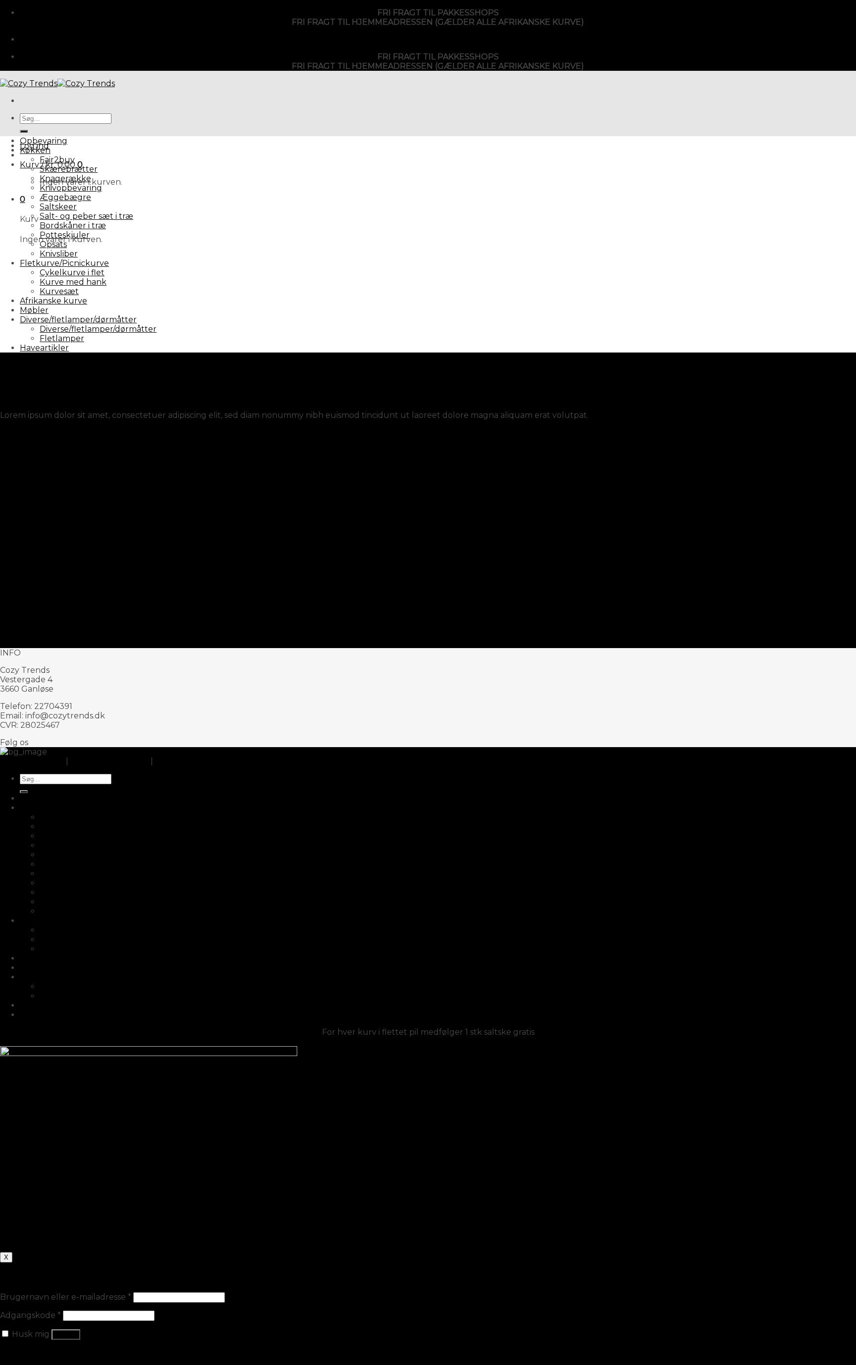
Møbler (34, 310)
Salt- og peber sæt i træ (86, 216)
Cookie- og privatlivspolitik (206, 761)
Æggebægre (65, 197)
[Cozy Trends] (57, 83)
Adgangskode (30, 1315)
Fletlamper (62, 338)
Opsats (53, 244)
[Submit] (24, 131)
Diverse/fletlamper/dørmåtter (78, 319)
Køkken (35, 150)
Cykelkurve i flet (72, 272)
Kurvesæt (59, 291)
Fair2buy (57, 159)
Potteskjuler (65, 235)
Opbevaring (43, 141)
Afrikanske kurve (53, 300)
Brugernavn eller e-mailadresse (65, 1297)
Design (13, 365)
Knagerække (65, 178)
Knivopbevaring (71, 188)
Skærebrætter (69, 169)
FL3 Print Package (36, 432)
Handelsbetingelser (109, 761)
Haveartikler (44, 348)
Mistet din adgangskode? (49, 1352)
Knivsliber (59, 253)
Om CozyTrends (32, 761)
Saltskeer (58, 206)
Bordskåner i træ (73, 225)
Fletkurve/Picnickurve (64, 263)
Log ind (65, 1334)
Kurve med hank (73, 282)
